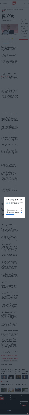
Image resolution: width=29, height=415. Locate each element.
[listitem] (14, 205)
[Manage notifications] (27, 413)
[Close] (24, 198)
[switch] (21, 208)
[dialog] (14, 207)
